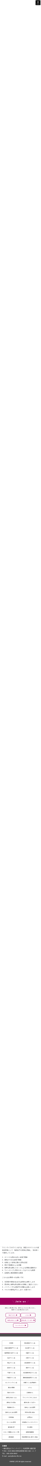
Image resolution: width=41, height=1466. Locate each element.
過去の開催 (11, 1387)
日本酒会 (11, 1417)
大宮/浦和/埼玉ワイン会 (30, 1372)
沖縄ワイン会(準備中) (30, 1382)
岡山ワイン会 (11, 1363)
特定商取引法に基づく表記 (30, 1437)
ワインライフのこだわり (30, 1397)
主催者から (30, 1392)
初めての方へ (12, 1315)
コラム (30, 1387)
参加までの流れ (11, 1402)
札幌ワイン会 (30, 1353)
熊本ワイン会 (30, 1368)
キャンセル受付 (11, 1422)
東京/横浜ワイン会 (29, 1343)
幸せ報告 (29, 1427)
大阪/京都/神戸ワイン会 (11, 1348)
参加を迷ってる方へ (30, 1402)
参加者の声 (11, 1427)
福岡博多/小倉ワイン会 (11, 1353)
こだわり (27, 1315)
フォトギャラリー (20, 1325)
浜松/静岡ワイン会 (29, 1363)
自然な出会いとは (12, 1320)
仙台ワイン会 (11, 1358)
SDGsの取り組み (30, 1412)
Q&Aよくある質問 (29, 1407)
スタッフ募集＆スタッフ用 (11, 1432)
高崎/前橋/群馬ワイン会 (30, 1377)
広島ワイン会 (30, 1358)
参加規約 (11, 1437)
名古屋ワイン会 (29, 1348)
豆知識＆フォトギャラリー (30, 1422)
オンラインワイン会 (11, 1382)
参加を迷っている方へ (27, 1320)
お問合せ (29, 1417)
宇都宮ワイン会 (11, 1377)
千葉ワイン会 (11, 1372)
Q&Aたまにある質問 (11, 1412)
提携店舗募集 (30, 1432)
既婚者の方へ (11, 1407)
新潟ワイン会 (11, 1368)
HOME (11, 1343)
